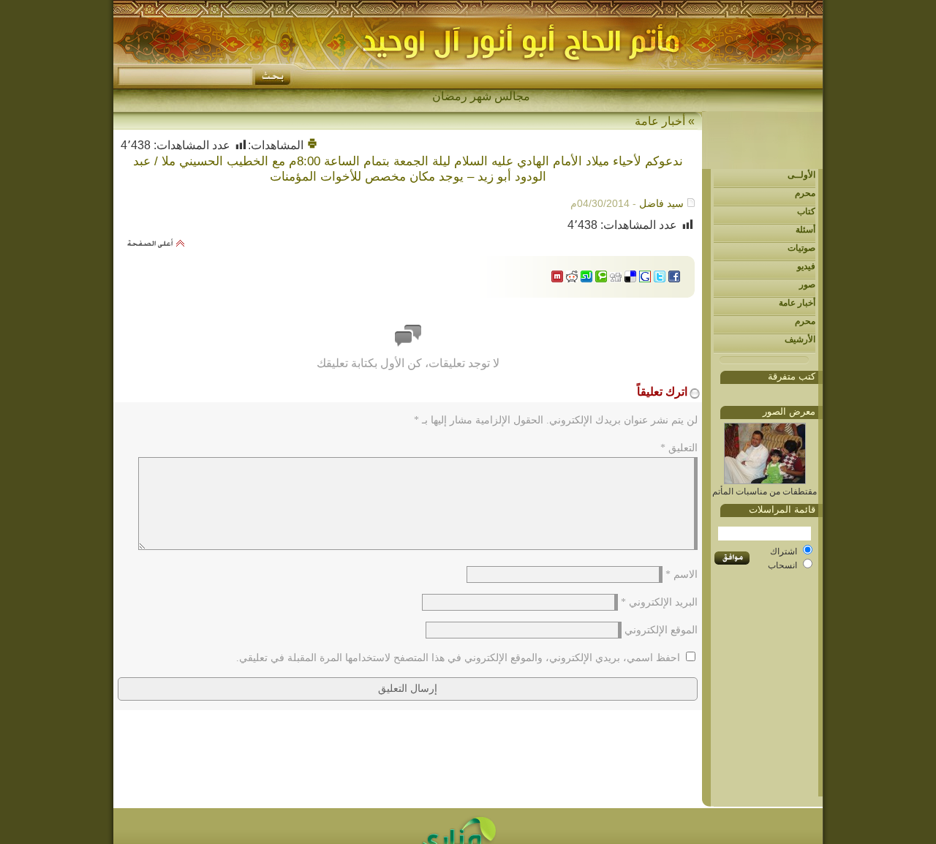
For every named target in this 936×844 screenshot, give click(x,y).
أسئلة (805, 230)
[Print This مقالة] (312, 145)
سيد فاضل (661, 203)
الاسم (681, 574)
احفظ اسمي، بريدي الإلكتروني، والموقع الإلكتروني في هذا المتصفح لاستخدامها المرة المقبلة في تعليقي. (458, 657)
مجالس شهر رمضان (481, 96)
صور (807, 284)
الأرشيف (800, 339)
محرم (805, 193)
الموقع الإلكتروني (661, 630)
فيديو (806, 266)
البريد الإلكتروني (659, 602)
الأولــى (801, 175)
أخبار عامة (797, 303)
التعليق (679, 447)
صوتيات (801, 248)
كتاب (806, 211)
